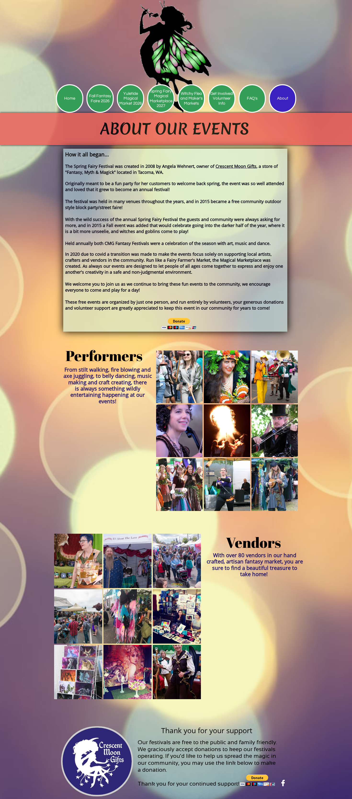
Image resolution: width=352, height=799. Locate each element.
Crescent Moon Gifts (236, 166)
